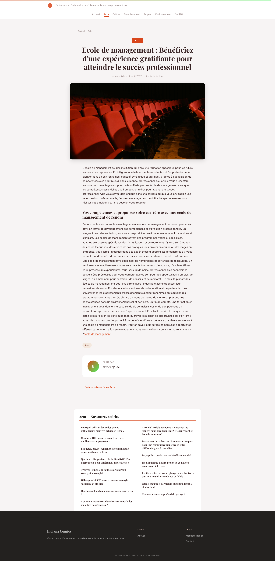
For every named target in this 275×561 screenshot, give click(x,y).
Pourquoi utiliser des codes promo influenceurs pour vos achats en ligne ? (102, 429)
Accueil (96, 14)
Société (179, 14)
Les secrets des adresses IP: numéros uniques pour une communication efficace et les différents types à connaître (167, 445)
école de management (97, 334)
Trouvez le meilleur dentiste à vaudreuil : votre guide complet (104, 471)
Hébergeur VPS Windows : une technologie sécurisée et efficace (104, 482)
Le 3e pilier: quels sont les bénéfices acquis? (166, 455)
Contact (190, 541)
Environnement (163, 14)
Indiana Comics (59, 531)
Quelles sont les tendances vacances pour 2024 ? (107, 492)
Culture (116, 14)
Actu (106, 14)
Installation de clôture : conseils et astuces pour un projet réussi (165, 464)
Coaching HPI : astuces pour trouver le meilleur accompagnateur (102, 439)
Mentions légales (194, 535)
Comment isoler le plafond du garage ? (163, 494)
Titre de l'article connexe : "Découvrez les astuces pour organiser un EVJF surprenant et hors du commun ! (167, 431)
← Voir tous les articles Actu (98, 387)
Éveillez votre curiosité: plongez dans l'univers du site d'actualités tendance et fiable (168, 475)
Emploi (148, 14)
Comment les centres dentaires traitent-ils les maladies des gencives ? (106, 503)
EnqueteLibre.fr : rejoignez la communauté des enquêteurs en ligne (105, 450)
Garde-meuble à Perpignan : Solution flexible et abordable (167, 485)
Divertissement (132, 14)
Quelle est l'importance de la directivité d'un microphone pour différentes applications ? (105, 461)
